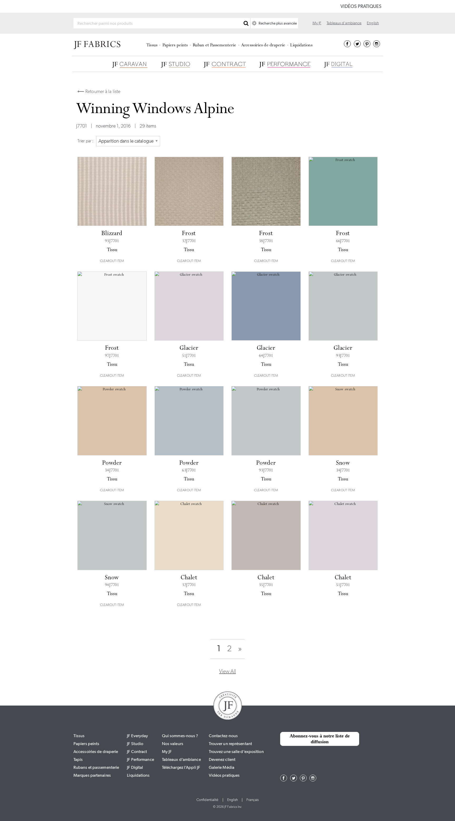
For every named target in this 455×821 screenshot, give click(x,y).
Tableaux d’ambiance (181, 759)
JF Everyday (137, 735)
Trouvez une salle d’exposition (236, 751)
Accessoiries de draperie (263, 45)
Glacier (189, 348)
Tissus (151, 45)
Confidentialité (207, 800)
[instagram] (376, 45)
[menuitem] (153, 44)
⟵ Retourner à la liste (98, 91)
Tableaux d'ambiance (344, 23)
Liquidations (301, 45)
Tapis (78, 759)
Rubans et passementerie (96, 767)
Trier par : (85, 140)
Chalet (189, 578)
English (373, 23)
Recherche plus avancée (277, 23)
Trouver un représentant (230, 743)
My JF (317, 23)
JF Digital (135, 767)
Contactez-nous (223, 735)
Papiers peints (175, 45)
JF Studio (135, 743)
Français (252, 800)
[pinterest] (366, 45)
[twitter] (357, 45)
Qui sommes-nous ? (180, 735)
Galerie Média (221, 767)
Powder (112, 463)
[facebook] (347, 45)
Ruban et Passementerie (214, 45)
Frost (189, 233)
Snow (343, 463)
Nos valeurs (172, 743)
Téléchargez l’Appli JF (181, 767)
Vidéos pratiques (361, 6)
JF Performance (140, 759)
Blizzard (111, 233)
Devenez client (222, 759)
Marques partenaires (92, 775)
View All (227, 671)
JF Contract (137, 751)
